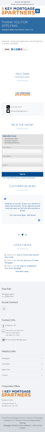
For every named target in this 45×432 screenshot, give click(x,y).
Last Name (6, 156)
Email (5, 165)
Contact (5, 375)
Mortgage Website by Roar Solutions (17, 425)
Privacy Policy (35, 420)
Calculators (6, 364)
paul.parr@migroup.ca (25, 4)
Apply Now (6, 369)
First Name (6, 147)
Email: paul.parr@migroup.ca (16, 340)
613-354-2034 (14, 333)
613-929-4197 (25, 2)
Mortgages (6, 358)
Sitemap (23, 423)
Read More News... (22, 271)
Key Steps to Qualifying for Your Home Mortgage (21, 267)
